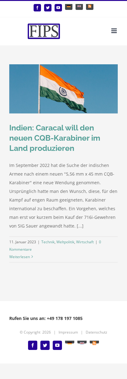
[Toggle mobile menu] (114, 31)
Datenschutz (96, 332)
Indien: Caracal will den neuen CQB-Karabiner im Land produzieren (54, 138)
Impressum (68, 332)
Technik (48, 242)
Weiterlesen (19, 256)
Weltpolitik (65, 242)
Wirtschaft (85, 242)
